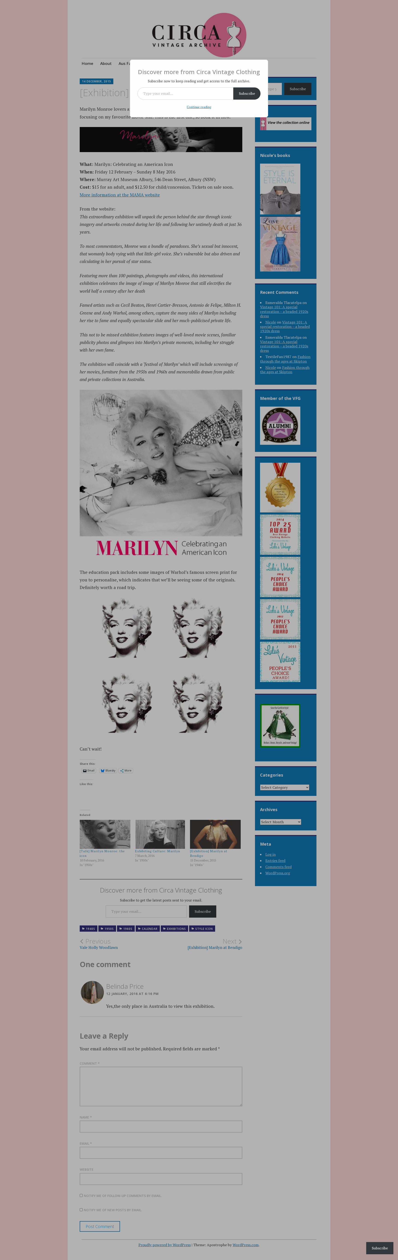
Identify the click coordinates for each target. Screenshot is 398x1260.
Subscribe (247, 93)
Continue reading (199, 107)
